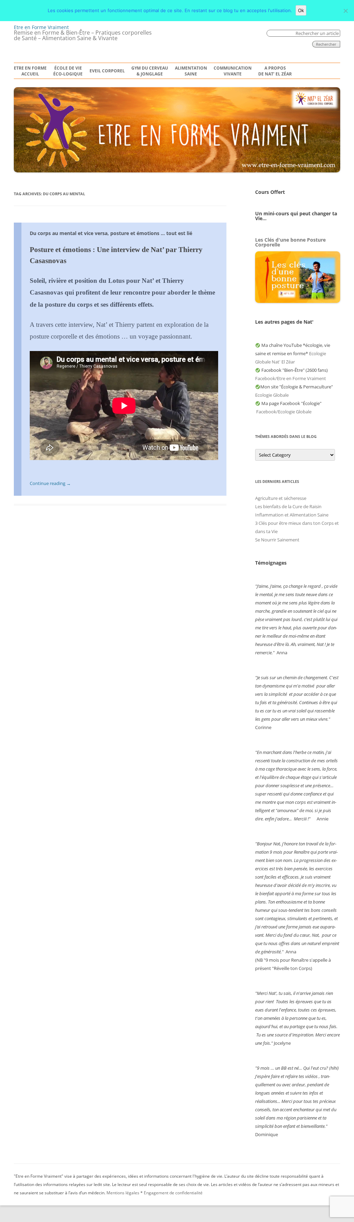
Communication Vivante (233, 71)
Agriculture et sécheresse (280, 498)
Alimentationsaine (191, 71)
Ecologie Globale (272, 395)
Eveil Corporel (107, 71)
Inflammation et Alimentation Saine (291, 515)
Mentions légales (122, 1193)
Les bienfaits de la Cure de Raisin (288, 506)
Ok (301, 10)
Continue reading (50, 483)
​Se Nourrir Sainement (277, 540)
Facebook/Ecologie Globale (283, 411)
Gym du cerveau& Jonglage (149, 71)
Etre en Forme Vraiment (41, 27)
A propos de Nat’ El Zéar (275, 71)
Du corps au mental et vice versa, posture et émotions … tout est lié (111, 233)
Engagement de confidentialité (173, 1193)
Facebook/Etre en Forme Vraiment (290, 378)
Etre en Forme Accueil (30, 71)
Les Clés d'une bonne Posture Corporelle (290, 242)
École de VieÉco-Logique (68, 71)
